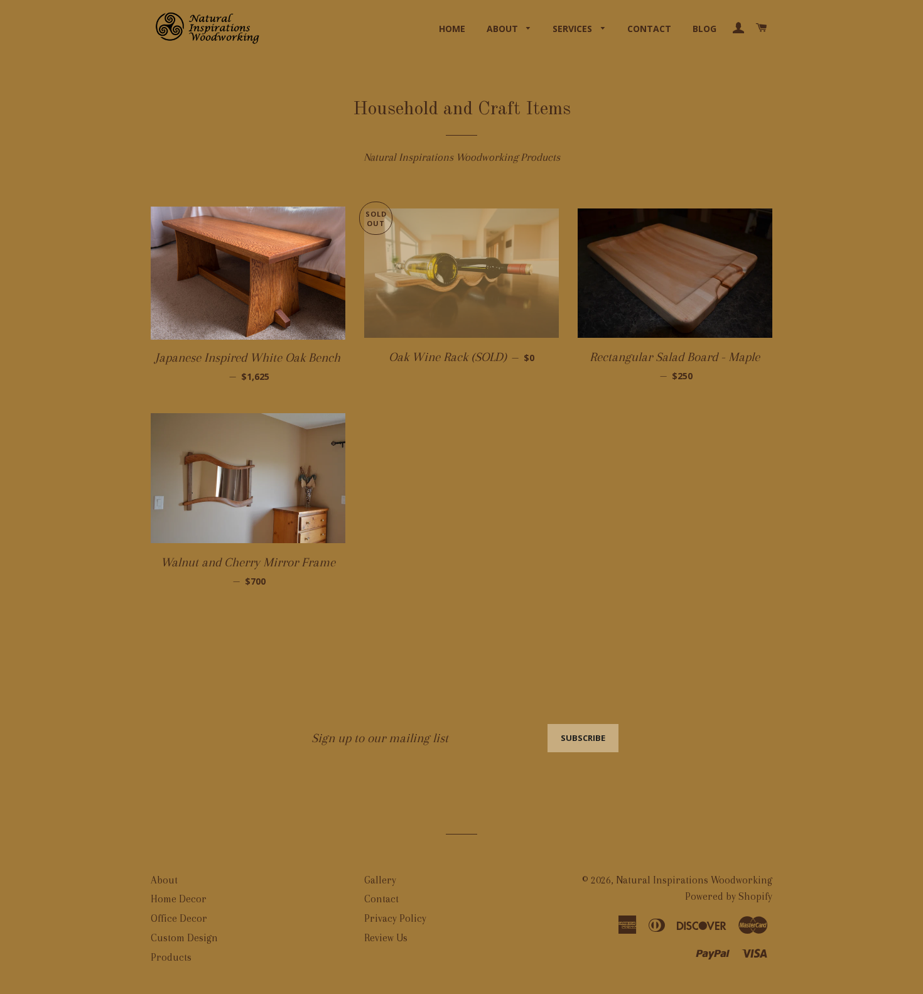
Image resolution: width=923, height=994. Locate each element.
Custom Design (184, 938)
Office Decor (179, 918)
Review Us (386, 938)
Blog (704, 29)
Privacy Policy (395, 918)
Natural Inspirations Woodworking (694, 880)
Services (574, 29)
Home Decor (179, 899)
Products (171, 957)
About (504, 29)
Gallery (380, 880)
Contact (649, 29)
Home (452, 29)
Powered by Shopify (728, 896)
